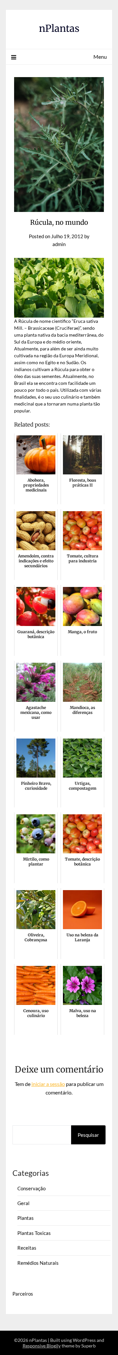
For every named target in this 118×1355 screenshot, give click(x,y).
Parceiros (22, 1294)
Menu (100, 56)
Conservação (31, 1188)
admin (59, 244)
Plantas (25, 1218)
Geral (23, 1203)
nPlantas (59, 28)
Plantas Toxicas (34, 1233)
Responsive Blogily (42, 1345)
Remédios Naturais (38, 1263)
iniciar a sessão (48, 1084)
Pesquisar (88, 1135)
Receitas (26, 1248)
